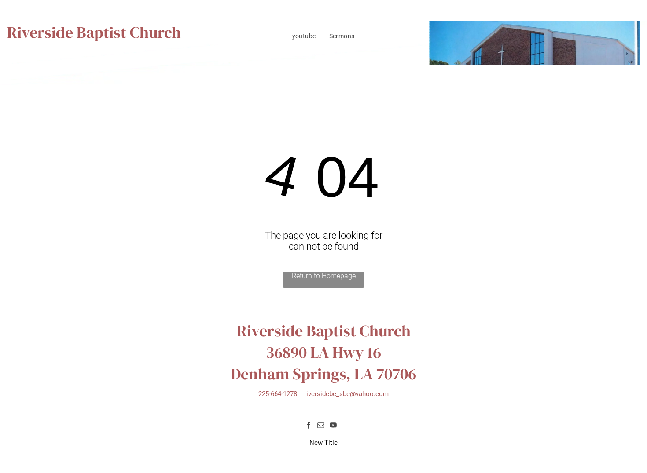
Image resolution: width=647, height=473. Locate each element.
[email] (321, 426)
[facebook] (308, 426)
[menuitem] (304, 36)
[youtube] (333, 426)
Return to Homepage (324, 276)
